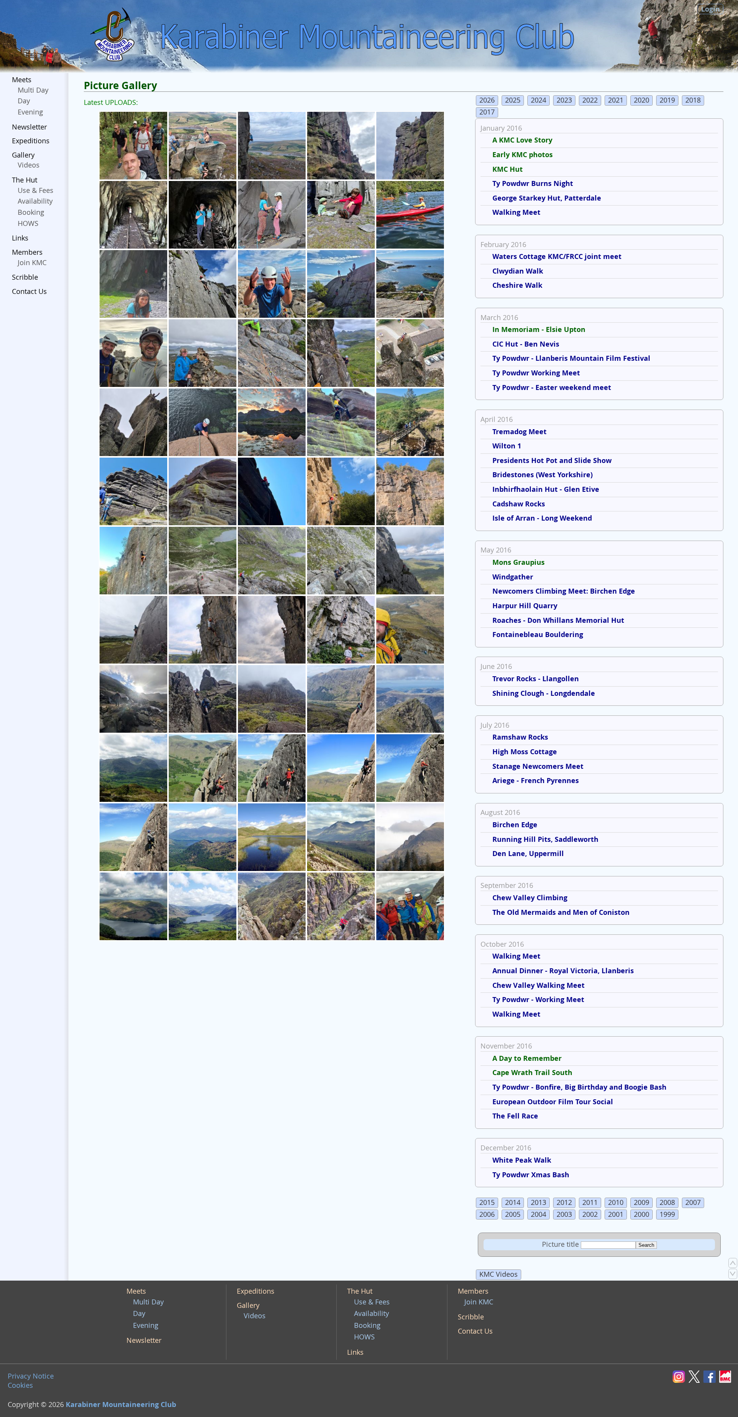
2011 (590, 1202)
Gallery (23, 155)
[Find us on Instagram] (680, 1376)
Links (20, 238)
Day (24, 100)
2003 (564, 1214)
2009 (641, 1202)
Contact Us (29, 291)
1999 (667, 1214)
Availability (35, 201)
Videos (29, 165)
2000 (641, 1214)
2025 (512, 100)
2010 (615, 1202)
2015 (487, 1202)
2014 (512, 1202)
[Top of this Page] (732, 1262)
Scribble (25, 277)
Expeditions (31, 140)
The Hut (24, 180)
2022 (590, 100)
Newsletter (29, 127)
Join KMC (32, 262)
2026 (487, 100)
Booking (31, 212)
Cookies (20, 1385)
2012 (564, 1202)
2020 (641, 100)
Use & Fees (35, 190)
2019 (667, 100)
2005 (512, 1214)
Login (710, 9)
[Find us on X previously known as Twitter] (696, 1376)
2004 (538, 1214)
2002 (590, 1214)
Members (27, 252)
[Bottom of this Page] (732, 1273)
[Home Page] (114, 36)
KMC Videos (498, 1274)
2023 (564, 100)
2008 (667, 1202)
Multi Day (33, 90)
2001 (615, 1214)
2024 (538, 100)
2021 (615, 100)
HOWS (28, 223)
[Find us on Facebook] (711, 1376)
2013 (538, 1202)
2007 (693, 1202)
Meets (22, 79)
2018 (693, 100)
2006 (487, 1214)
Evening (30, 112)
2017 (487, 112)
